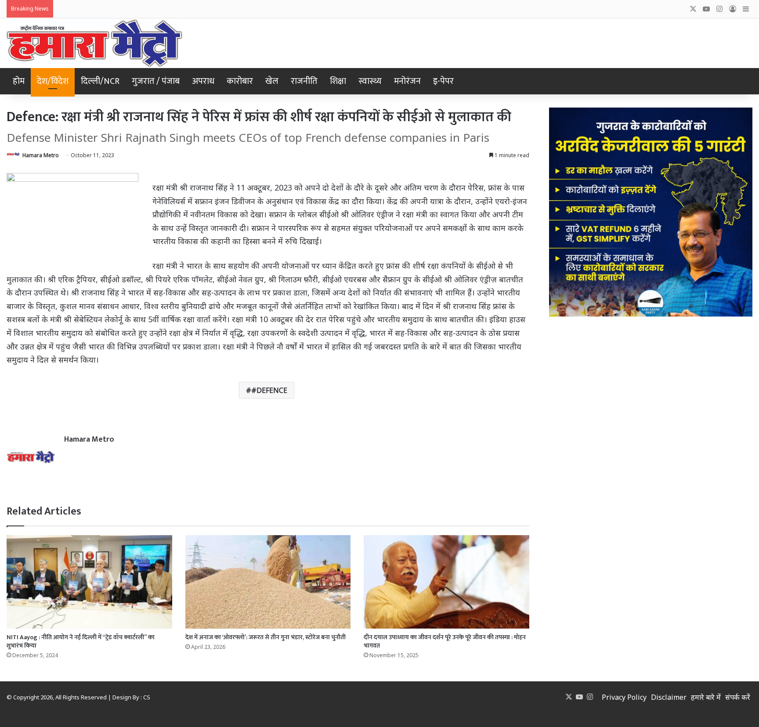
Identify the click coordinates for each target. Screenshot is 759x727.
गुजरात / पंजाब (156, 81)
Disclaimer (669, 697)
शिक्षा (338, 81)
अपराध (203, 81)
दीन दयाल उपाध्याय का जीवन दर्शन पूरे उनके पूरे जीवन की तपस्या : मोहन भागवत (445, 641)
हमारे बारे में (706, 697)
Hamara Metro (40, 155)
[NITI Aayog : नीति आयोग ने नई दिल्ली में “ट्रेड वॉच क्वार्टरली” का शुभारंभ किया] (89, 581)
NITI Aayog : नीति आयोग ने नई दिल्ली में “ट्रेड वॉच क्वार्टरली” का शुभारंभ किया (81, 641)
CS (146, 697)
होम (19, 81)
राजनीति (304, 81)
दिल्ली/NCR (100, 81)
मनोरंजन (407, 81)
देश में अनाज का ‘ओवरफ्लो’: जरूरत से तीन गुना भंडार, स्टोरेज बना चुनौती (265, 637)
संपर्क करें (737, 697)
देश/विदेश (53, 81)
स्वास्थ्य (370, 81)
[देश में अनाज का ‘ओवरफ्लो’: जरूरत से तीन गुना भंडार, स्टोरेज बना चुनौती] (268, 581)
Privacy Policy (624, 697)
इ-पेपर (443, 81)
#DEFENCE (269, 390)
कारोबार (240, 81)
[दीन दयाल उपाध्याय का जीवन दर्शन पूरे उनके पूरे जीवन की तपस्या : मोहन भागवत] (446, 581)
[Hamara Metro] (94, 43)
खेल (271, 81)
